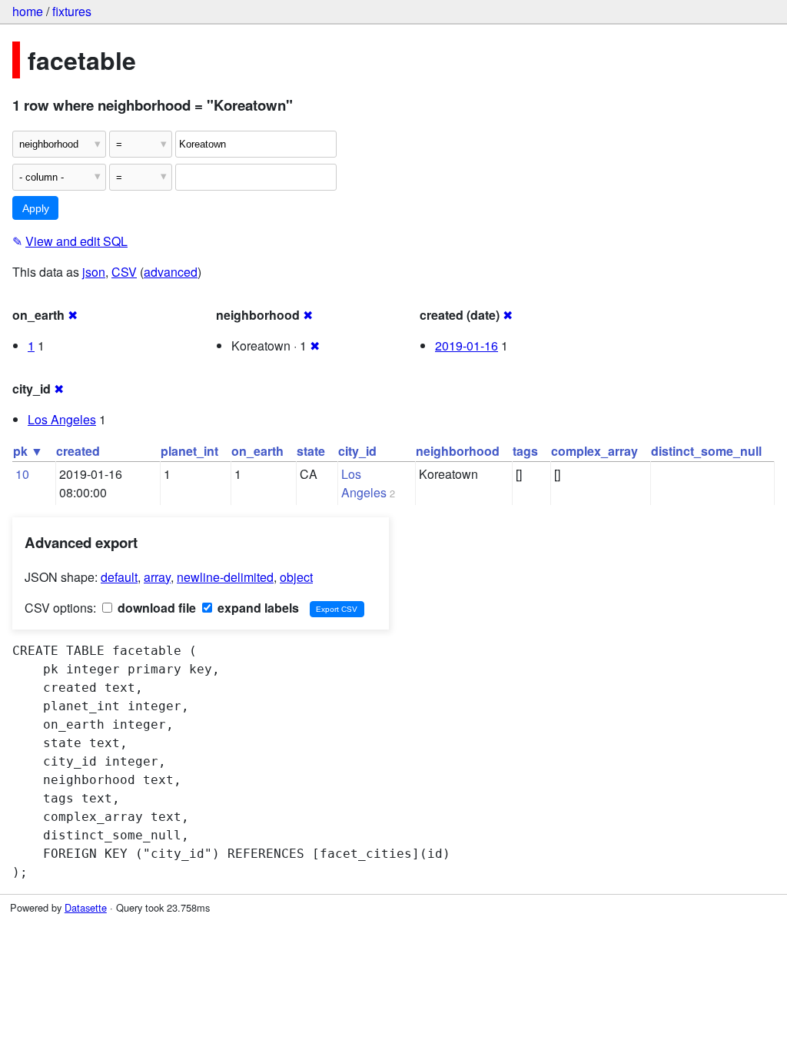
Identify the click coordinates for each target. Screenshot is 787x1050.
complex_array (594, 451)
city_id (357, 451)
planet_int (189, 451)
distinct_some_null (706, 451)
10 (22, 474)
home (27, 11)
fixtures (71, 11)
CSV (124, 272)
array (157, 577)
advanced (171, 272)
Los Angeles (62, 419)
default (119, 577)
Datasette (86, 907)
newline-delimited (225, 577)
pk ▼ (28, 451)
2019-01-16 (466, 345)
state (311, 451)
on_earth (257, 451)
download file (155, 607)
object (296, 577)
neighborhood (458, 451)
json (93, 272)
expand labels (256, 607)
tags (525, 451)
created (78, 451)
